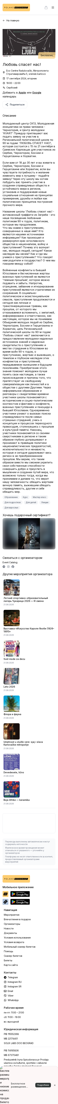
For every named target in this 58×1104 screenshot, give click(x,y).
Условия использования (17, 937)
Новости (9, 928)
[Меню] (52, 7)
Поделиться (17, 104)
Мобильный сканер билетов (19, 946)
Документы (10, 933)
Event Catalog (10, 562)
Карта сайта (11, 965)
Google (36, 92)
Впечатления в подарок (17, 919)
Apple (22, 92)
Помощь (8, 951)
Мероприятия (11, 914)
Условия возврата (14, 942)
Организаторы (12, 923)
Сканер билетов (13, 955)
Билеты (8, 960)
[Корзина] (46, 7)
